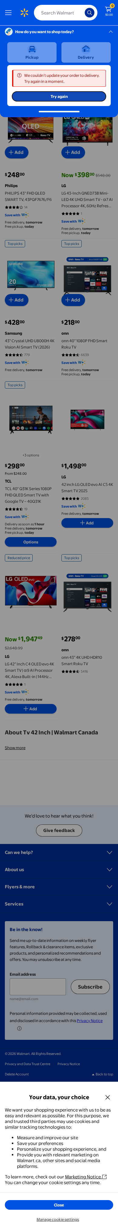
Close (59, 1204)
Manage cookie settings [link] (58, 1219)
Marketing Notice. (83, 1177)
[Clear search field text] (82, 12)
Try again (59, 96)
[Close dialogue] (107, 1097)
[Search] (89, 12)
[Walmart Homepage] (24, 12)
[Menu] (10, 12)
